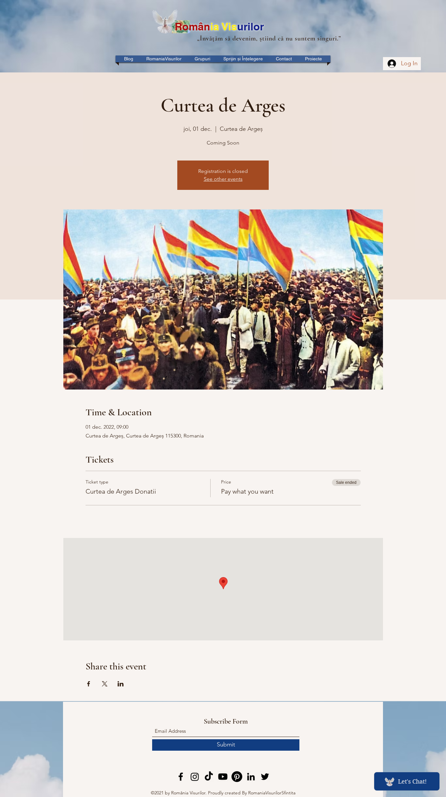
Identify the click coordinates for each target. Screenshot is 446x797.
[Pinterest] (236, 776)
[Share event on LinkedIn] (121, 683)
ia (216, 26)
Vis (229, 26)
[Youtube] (222, 776)
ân (204, 26)
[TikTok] (208, 776)
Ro (182, 26)
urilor (250, 26)
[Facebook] (180, 776)
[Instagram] (194, 776)
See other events (223, 179)
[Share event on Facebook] (89, 683)
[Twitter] (265, 776)
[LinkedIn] (251, 776)
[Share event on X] (105, 683)
